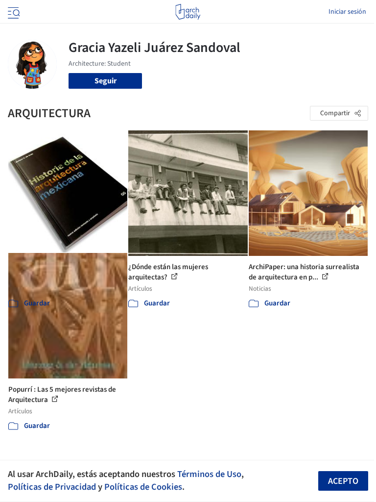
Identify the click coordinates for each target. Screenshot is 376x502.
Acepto (343, 481)
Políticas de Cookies (143, 486)
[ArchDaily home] (187, 12)
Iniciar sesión (347, 11)
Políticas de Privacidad (52, 486)
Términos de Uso (209, 474)
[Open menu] (13, 12)
